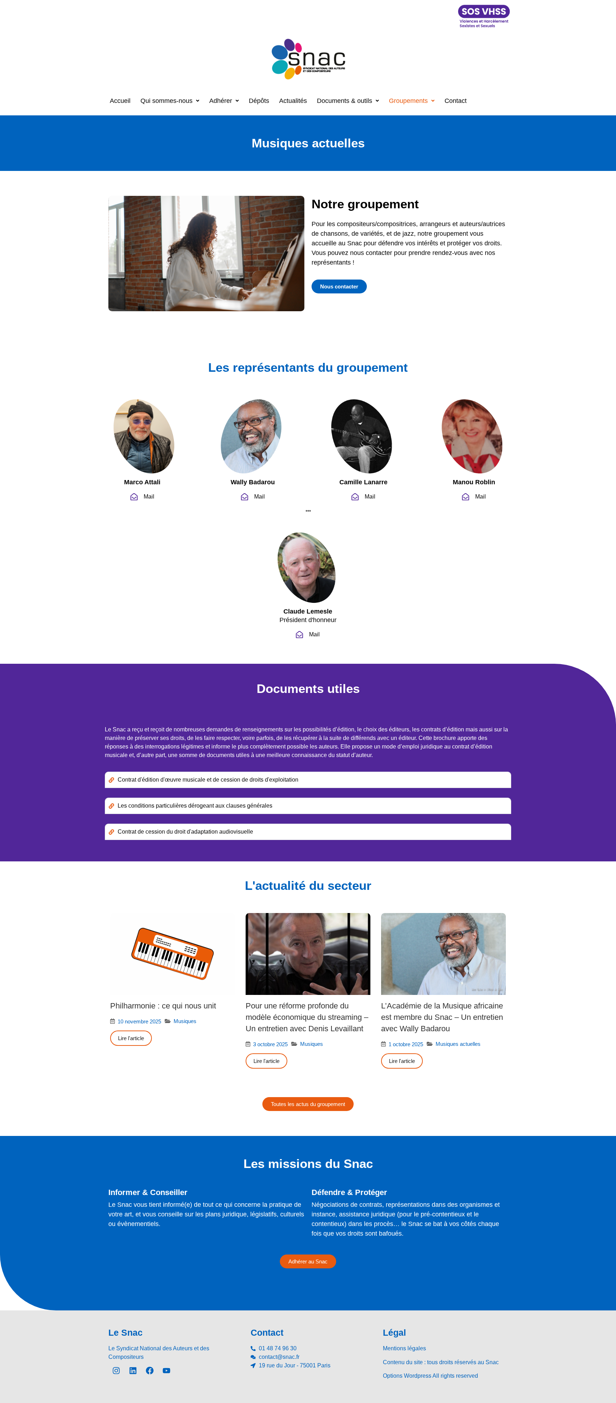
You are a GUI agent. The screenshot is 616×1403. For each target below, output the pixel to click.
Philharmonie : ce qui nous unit (163, 1005)
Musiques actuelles (458, 1044)
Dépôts (259, 100)
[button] (169, 101)
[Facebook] (150, 1370)
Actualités (293, 100)
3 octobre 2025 (270, 1044)
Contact (456, 100)
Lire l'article (131, 1038)
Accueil (120, 100)
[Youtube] (166, 1370)
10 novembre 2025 (139, 1021)
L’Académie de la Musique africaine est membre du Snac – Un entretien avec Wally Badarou (442, 1017)
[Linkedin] (133, 1370)
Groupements (408, 100)
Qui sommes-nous (166, 100)
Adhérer (220, 100)
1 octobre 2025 (406, 1044)
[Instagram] (116, 1370)
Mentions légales (404, 1348)
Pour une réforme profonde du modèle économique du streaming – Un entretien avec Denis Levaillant (307, 1017)
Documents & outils (344, 100)
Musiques (185, 1021)
